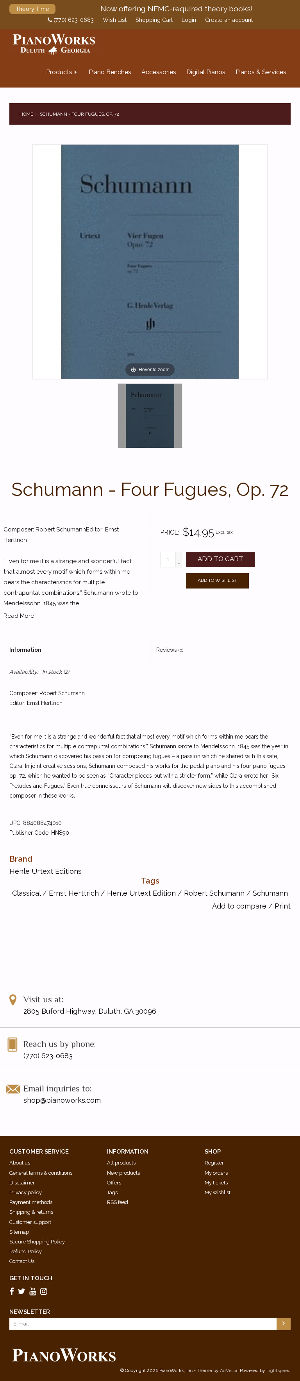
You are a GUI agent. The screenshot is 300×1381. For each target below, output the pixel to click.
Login (189, 20)
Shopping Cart (154, 20)
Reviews (169, 650)
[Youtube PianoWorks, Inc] (34, 1291)
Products (59, 72)
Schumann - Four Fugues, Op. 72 (79, 114)
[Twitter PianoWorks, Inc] (23, 1291)
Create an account (229, 20)
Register (214, 1163)
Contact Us (21, 1261)
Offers (114, 1183)
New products (123, 1173)
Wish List (115, 20)
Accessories (158, 72)
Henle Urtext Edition (141, 893)
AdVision (229, 1370)
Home (26, 114)
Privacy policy (25, 1192)
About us (19, 1163)
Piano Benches (110, 72)
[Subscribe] (284, 1324)
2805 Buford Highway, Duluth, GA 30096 (89, 1011)
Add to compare (240, 906)
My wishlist (217, 1192)
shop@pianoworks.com (62, 1100)
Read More (19, 615)
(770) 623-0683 (73, 20)
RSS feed (117, 1202)
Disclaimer (22, 1183)
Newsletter (29, 1311)
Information (25, 650)
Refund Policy (25, 1251)
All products (121, 1163)
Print (283, 906)
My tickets (216, 1183)
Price (169, 532)
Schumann (270, 893)
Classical (26, 893)
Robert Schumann (214, 893)
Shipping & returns (31, 1212)
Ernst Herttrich (74, 893)
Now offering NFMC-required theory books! (176, 8)
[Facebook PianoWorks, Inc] (12, 1291)
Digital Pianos (205, 72)
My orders (216, 1173)
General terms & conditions (40, 1173)
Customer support (30, 1222)
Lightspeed (278, 1370)
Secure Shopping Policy (37, 1242)
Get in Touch (30, 1278)
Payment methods (30, 1202)
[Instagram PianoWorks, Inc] (45, 1291)
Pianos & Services (261, 72)
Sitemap (19, 1232)
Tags (112, 1192)
